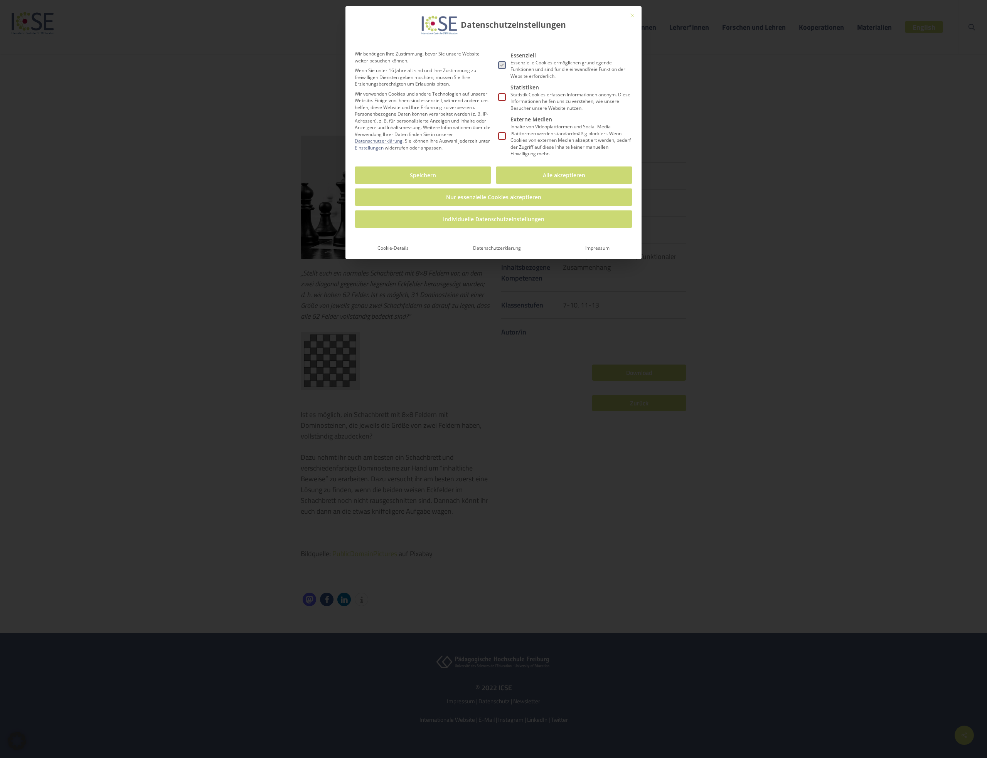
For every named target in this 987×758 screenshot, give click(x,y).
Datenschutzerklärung (379, 141)
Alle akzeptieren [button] (564, 175)
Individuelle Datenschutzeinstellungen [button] (493, 219)
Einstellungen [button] (369, 148)
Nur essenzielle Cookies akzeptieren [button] (493, 197)
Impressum (597, 248)
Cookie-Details (393, 248)
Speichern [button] (423, 175)
